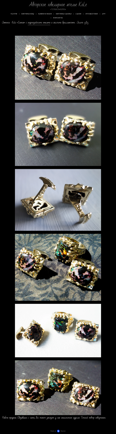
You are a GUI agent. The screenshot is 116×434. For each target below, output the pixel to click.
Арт (103, 14)
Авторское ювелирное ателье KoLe (58, 4)
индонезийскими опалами (39, 22)
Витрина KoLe (27, 14)
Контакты (58, 18)
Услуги (14, 14)
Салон (78, 14)
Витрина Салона (63, 14)
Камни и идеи (45, 14)
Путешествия (92, 14)
